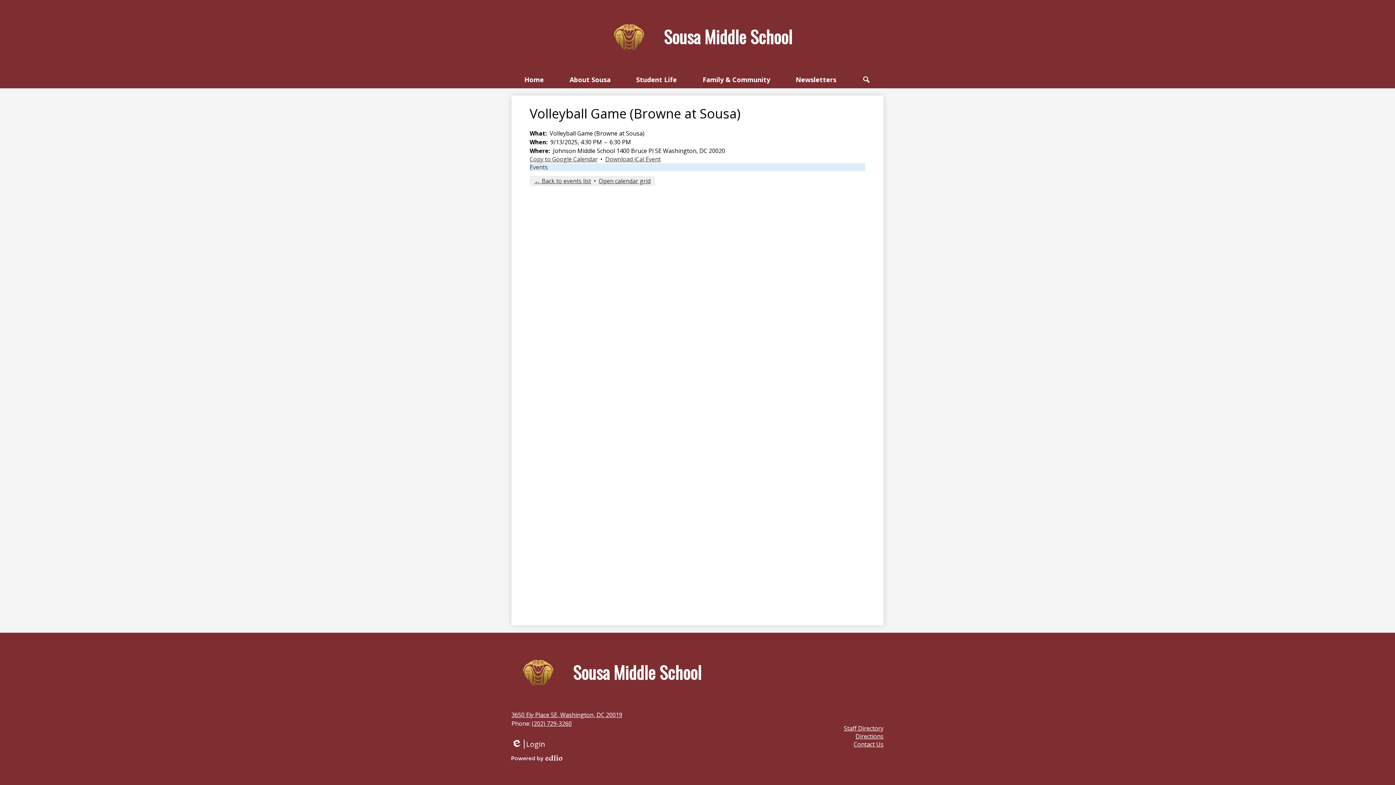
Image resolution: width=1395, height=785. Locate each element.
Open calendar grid (625, 181)
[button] (590, 79)
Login (528, 744)
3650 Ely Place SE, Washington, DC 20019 (567, 715)
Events (539, 167)
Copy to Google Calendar (564, 159)
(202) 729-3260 (552, 724)
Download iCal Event (633, 159)
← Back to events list (562, 181)
